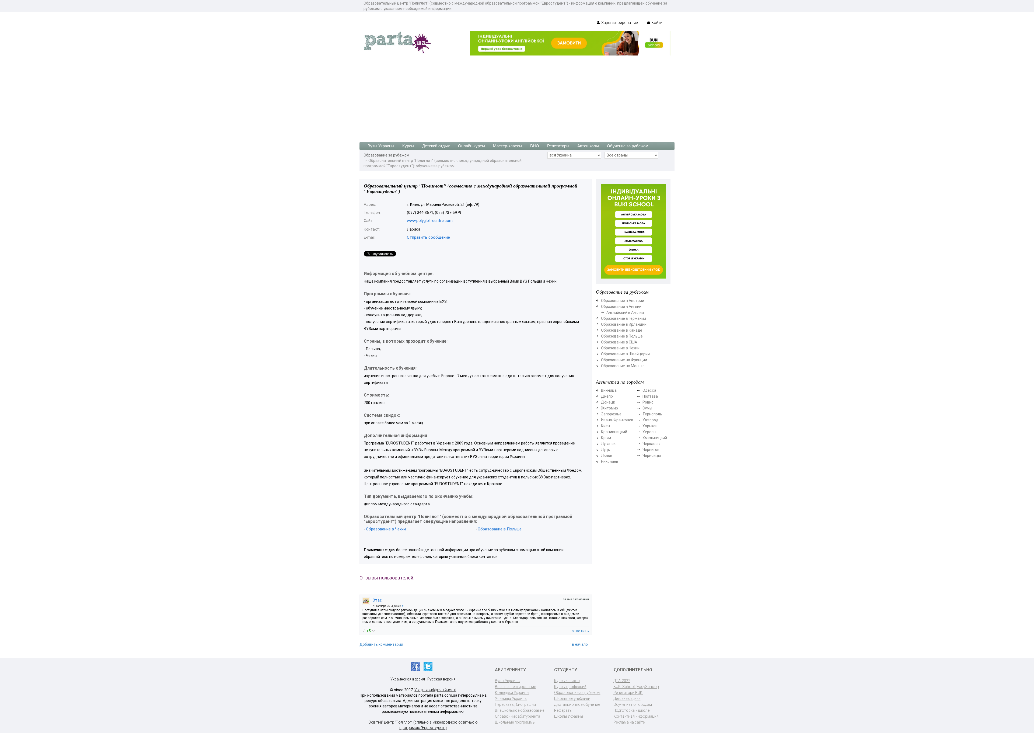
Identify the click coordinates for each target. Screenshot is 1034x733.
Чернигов (650, 449)
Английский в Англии (625, 312)
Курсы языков (567, 681)
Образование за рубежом (386, 155)
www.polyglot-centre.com (430, 220)
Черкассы (651, 444)
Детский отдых (436, 146)
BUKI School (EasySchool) (636, 687)
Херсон (649, 432)
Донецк (608, 402)
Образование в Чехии (386, 529)
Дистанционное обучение (577, 704)
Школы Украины (568, 716)
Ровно (648, 402)
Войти (656, 22)
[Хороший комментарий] (363, 630)
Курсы (408, 146)
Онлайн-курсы (471, 146)
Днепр (607, 396)
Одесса (649, 390)
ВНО (534, 146)
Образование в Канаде (621, 330)
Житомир (609, 408)
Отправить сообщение (428, 237)
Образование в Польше (500, 529)
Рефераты (563, 710)
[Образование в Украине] (397, 42)
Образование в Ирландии (624, 324)
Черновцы (651, 455)
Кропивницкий (614, 432)
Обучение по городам (632, 704)
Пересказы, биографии (515, 704)
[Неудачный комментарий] (373, 630)
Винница (609, 390)
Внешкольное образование (519, 710)
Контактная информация (636, 716)
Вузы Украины (381, 146)
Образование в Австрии (622, 300)
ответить (580, 631)
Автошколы (588, 146)
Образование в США (619, 342)
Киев (605, 426)
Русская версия (441, 679)
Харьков (650, 426)
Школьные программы (515, 722)
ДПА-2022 (621, 681)
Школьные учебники (572, 698)
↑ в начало (578, 644)
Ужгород (650, 420)
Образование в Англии (621, 306)
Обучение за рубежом (627, 146)
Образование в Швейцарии (625, 354)
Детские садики (627, 698)
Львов (606, 455)
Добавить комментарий (381, 644)
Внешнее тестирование (515, 687)
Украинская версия (407, 679)
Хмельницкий (654, 438)
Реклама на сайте (629, 722)
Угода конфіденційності (435, 690)
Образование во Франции (624, 360)
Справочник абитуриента (517, 716)
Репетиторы (558, 146)
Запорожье (611, 414)
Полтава (650, 396)
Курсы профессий (570, 687)
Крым (606, 438)
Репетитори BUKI (628, 692)
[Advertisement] (517, 96)
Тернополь (652, 414)
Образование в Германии (623, 318)
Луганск (608, 444)
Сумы (647, 408)
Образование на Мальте (623, 366)
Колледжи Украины (512, 692)
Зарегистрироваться (619, 22)
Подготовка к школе (631, 710)
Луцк (605, 449)
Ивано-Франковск (617, 420)
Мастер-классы (507, 146)
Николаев (609, 461)
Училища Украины (511, 698)
